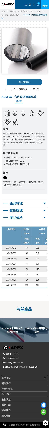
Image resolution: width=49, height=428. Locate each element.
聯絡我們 (6, 410)
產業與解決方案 (27, 11)
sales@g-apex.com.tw (14, 363)
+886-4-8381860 (11, 354)
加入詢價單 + (24, 82)
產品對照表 (7, 389)
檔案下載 (6, 405)
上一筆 (12, 89)
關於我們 (6, 383)
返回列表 (23, 89)
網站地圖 (6, 415)
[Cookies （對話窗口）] (5, 424)
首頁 (3, 11)
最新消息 (6, 399)
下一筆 (36, 89)
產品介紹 (6, 378)
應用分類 (12, 11)
